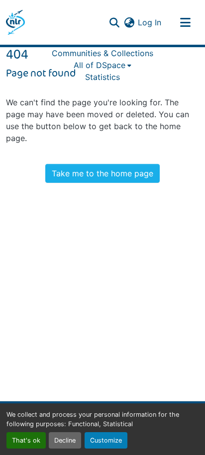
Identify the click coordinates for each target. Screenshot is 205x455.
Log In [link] (149, 22)
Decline (65, 440)
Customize (106, 440)
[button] (15, 22)
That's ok (26, 440)
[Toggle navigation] (185, 22)
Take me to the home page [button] (102, 173)
